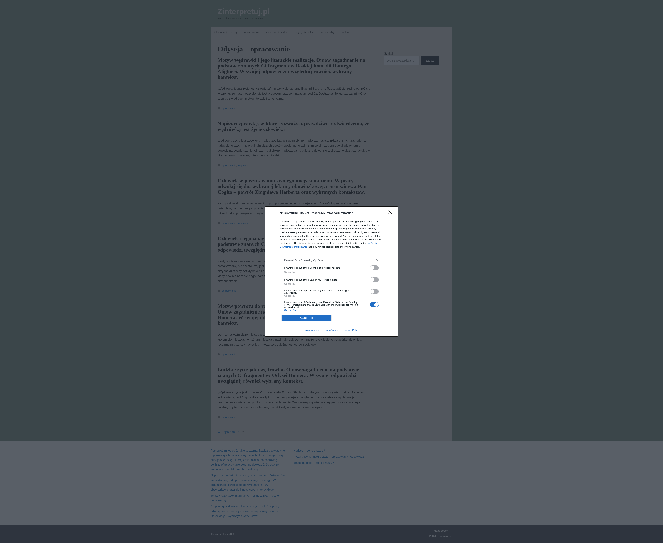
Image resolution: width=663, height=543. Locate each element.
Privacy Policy (351, 330)
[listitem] (331, 260)
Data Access (331, 330)
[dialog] (331, 271)
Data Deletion (312, 330)
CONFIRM (306, 317)
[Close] (391, 213)
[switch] (374, 267)
